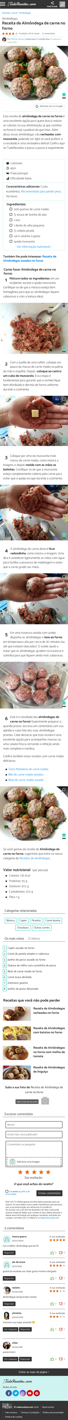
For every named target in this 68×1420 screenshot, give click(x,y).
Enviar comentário (49, 1193)
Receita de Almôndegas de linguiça (49, 1070)
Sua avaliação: (33, 1178)
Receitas (6, 13)
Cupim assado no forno (21, 948)
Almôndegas (25, 13)
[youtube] (30, 1393)
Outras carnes (42, 927)
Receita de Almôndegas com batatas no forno (49, 1030)
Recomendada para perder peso (41, 191)
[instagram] (23, 1393)
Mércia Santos (17, 39)
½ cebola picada (23, 230)
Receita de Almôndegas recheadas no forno (49, 1011)
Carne (14, 13)
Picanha (36, 920)
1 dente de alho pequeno (28, 225)
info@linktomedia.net (48, 1218)
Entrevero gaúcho (18, 983)
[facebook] (9, 1393)
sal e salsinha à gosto (26, 236)
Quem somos (48, 1407)
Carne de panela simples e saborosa (28, 953)
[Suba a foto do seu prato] (45, 1101)
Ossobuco (23, 927)
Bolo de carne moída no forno (25, 971)
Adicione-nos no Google (51, 106)
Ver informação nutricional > (34, 246)
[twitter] (16, 1393)
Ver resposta (10, 1329)
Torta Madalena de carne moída (28, 769)
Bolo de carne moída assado (25, 780)
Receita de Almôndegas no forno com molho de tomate (49, 1052)
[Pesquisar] (63, 4)
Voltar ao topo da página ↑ (34, 1372)
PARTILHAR (52, 6)
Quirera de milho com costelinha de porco (32, 965)
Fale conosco (11, 1412)
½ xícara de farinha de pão (30, 214)
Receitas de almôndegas (34, 858)
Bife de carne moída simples (25, 774)
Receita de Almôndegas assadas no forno (29, 259)
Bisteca (10, 920)
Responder (9, 1253)
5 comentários (48, 33)
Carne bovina (53, 920)
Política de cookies (13, 1417)
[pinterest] (37, 1393)
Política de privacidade (53, 1412)
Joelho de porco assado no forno (27, 959)
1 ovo (16, 220)
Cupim (23, 920)
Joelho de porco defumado (23, 989)
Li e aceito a (18, 1193)
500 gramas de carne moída (31, 209)
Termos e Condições (30, 1412)
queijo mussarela (24, 241)
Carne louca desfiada (20, 977)
